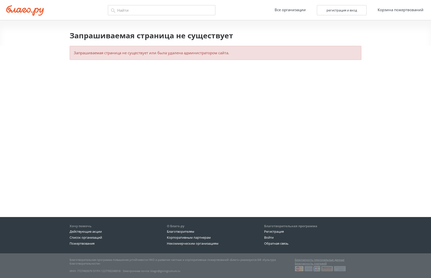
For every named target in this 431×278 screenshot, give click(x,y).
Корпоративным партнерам (189, 237)
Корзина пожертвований (401, 9)
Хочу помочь (81, 226)
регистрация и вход (341, 10)
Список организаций (86, 237)
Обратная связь (276, 243)
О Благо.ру (175, 226)
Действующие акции (86, 231)
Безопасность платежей (311, 263)
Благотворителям (180, 231)
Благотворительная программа (290, 226)
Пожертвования (82, 243)
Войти (269, 237)
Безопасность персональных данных (319, 260)
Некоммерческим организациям (192, 243)
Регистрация (274, 231)
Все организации (290, 9)
